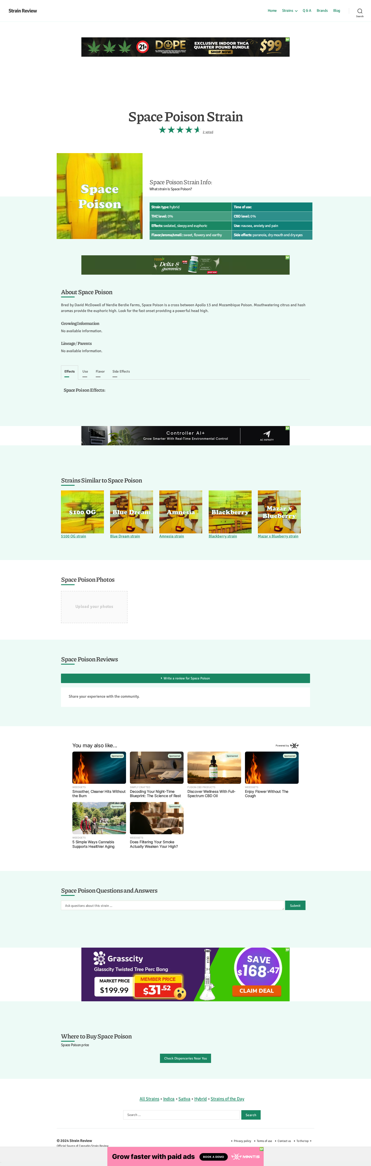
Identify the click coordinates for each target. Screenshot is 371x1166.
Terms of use (264, 1141)
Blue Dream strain (125, 536)
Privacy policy (242, 1141)
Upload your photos (94, 606)
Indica (169, 1099)
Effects (69, 371)
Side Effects (121, 371)
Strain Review (23, 10)
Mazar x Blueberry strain (278, 536)
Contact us (284, 1141)
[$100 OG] (82, 511)
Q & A (307, 10)
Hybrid (200, 1099)
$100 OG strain (73, 536)
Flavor (100, 371)
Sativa (184, 1099)
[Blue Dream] (131, 511)
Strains (287, 10)
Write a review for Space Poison (187, 678)
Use (85, 371)
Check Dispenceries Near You (185, 1058)
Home (272, 10)
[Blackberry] (230, 511)
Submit (295, 906)
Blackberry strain (223, 536)
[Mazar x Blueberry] (279, 511)
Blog (336, 10)
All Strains (149, 1099)
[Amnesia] (180, 511)
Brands (322, 10)
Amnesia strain (171, 536)
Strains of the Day (227, 1099)
